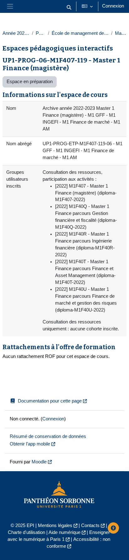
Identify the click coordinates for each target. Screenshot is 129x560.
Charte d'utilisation (26, 532)
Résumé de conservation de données (48, 436)
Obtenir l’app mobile (30, 443)
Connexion (113, 5)
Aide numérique (64, 532)
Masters (120, 33)
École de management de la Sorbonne (80, 33)
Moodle (39, 461)
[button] (69, 7)
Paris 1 (40, 33)
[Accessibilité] (113, 528)
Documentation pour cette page (50, 400)
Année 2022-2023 (16, 33)
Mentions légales (55, 525)
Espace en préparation (30, 81)
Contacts (90, 525)
